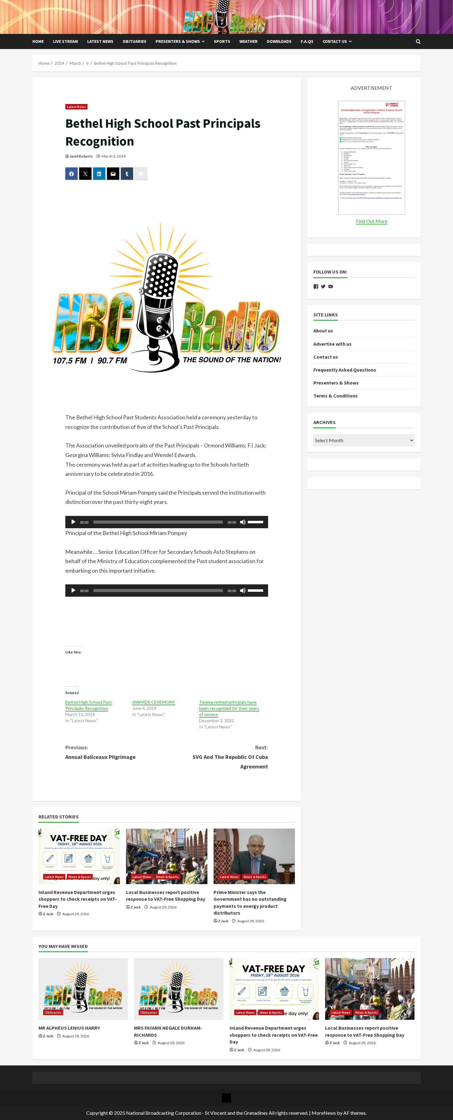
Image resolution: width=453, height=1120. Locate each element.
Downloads (279, 41)
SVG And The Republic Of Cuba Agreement (230, 757)
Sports (222, 41)
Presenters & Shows (178, 41)
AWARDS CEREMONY (153, 702)
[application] (166, 522)
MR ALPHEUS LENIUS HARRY (69, 1028)
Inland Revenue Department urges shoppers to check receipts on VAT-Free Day (78, 899)
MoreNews (324, 1113)
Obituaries (134, 41)
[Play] (73, 522)
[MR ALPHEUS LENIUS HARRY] (83, 989)
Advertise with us (332, 344)
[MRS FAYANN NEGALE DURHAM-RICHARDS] (178, 989)
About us (323, 331)
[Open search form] (418, 41)
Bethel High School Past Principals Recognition (88, 705)
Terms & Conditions (335, 396)
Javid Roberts (81, 156)
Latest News (100, 41)
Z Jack (48, 914)
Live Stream (65, 41)
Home (38, 41)
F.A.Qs (307, 41)
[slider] (256, 521)
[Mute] (243, 522)
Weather (248, 41)
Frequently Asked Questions (344, 370)
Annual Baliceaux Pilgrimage (100, 752)
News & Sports (80, 877)
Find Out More (371, 221)
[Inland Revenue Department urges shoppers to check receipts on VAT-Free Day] (79, 856)
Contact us (335, 41)
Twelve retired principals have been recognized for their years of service (229, 708)
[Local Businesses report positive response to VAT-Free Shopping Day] (166, 856)
